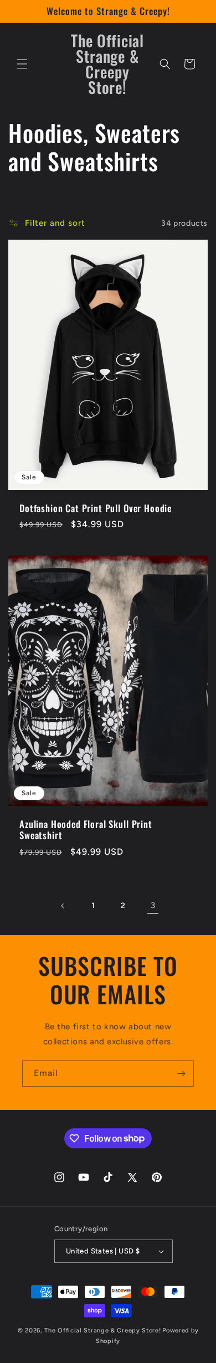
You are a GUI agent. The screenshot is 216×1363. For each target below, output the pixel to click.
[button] (22, 64)
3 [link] (153, 905)
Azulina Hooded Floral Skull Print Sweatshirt (85, 830)
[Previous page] (63, 906)
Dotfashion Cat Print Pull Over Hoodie (95, 508)
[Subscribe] (181, 1073)
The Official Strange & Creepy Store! (102, 1330)
